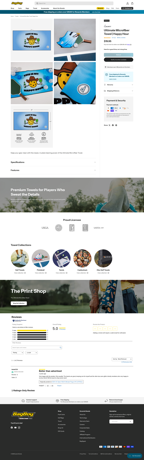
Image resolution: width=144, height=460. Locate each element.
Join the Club (96, 12)
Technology (83, 418)
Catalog (82, 431)
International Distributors (87, 438)
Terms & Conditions (93, 453)
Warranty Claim (84, 421)
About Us (82, 414)
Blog (107, 8)
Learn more (112, 79)
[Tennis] (62, 258)
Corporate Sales (85, 428)
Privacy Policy (83, 453)
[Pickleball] (41, 258)
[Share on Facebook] (112, 125)
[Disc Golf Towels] (103, 258)
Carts (20, 8)
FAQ (112, 8)
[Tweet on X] (109, 125)
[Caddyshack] (82, 258)
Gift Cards (61, 431)
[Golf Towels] (20, 258)
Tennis (61, 270)
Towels (16, 16)
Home (12, 16)
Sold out (118, 55)
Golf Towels (19, 270)
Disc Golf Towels (103, 270)
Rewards (100, 8)
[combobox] (74, 3)
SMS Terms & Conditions (106, 453)
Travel (35, 8)
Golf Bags (61, 418)
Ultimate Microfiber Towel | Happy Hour (29, 16)
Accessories (45, 8)
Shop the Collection (18, 303)
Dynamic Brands (18, 453)
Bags (27, 8)
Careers (82, 424)
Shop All (60, 428)
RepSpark (83, 441)
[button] (132, 3)
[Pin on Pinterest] (116, 125)
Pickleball (40, 270)
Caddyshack (82, 270)
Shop (12, 8)
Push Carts (61, 414)
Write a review (121, 37)
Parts (117, 8)
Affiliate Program (85, 434)
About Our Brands (59, 8)
